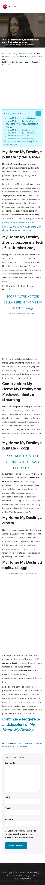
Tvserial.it (10, 7)
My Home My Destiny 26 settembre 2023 (21, 121)
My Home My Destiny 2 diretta (16, 136)
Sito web (9, 819)
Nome (8, 797)
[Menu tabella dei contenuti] (38, 113)
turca (9, 184)
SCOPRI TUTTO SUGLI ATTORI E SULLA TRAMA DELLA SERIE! (23, 462)
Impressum (26, 878)
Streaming (13, 54)
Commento (10, 763)
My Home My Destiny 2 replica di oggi (19, 139)
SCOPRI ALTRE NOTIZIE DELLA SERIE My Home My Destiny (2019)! (22, 302)
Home (4, 54)
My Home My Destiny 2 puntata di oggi (20, 118)
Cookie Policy (23, 875)
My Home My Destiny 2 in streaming (19, 130)
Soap (25, 746)
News (19, 746)
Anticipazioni (18, 743)
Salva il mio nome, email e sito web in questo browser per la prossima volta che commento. (20, 834)
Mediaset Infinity (25, 54)
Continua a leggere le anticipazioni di (21, 724)
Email (8, 808)
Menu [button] (39, 7)
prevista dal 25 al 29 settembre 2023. (18, 222)
